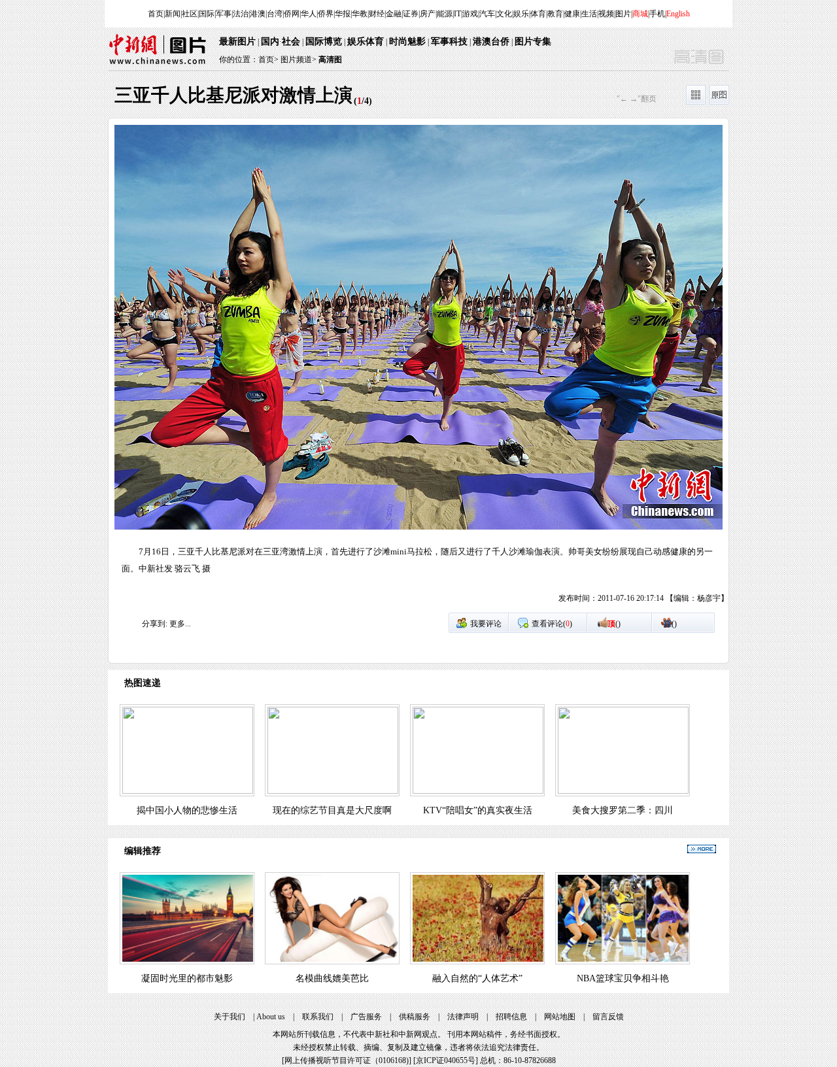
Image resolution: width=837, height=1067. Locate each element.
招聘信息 (511, 1016)
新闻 (172, 13)
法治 (240, 13)
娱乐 (521, 13)
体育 (538, 13)
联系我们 (317, 1016)
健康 (572, 13)
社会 (291, 41)
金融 (393, 13)
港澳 (257, 13)
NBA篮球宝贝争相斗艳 (623, 978)
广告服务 (366, 1016)
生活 (589, 13)
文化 (504, 13)
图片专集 (533, 41)
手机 (657, 13)
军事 (223, 13)
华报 (342, 13)
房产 (428, 13)
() (614, 623)
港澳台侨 (491, 41)
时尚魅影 (407, 41)
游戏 (470, 13)
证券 (410, 13)
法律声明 (463, 1016)
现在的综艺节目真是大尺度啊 (332, 810)
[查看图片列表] (696, 102)
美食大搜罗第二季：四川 (622, 810)
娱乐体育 (365, 41)
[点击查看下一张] (573, 368)
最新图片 (237, 41)
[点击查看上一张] (263, 368)
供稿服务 (414, 1016)
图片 (623, 13)
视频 (606, 13)
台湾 (274, 13)
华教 (359, 13)
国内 (270, 41)
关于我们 (229, 1016)
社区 (189, 13)
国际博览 (323, 41)
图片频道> (298, 59)
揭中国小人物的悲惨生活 (187, 810)
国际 (206, 13)
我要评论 (486, 623)
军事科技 (449, 41)
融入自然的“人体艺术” (477, 978)
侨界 (325, 13)
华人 (308, 13)
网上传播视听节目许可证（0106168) (346, 1060)
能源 (445, 13)
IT (457, 13)
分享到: (154, 623)
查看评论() (552, 623)
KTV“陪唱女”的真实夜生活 (477, 810)
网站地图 (559, 1016)
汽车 (487, 13)
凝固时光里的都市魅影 (187, 978)
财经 (376, 13)
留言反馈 (608, 1016)
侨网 (291, 13)
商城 (640, 13)
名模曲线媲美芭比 (332, 978)
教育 (555, 13)
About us (270, 1016)
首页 (155, 13)
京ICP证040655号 (445, 1060)
